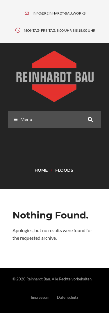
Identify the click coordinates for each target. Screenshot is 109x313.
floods (64, 170)
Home (41, 170)
